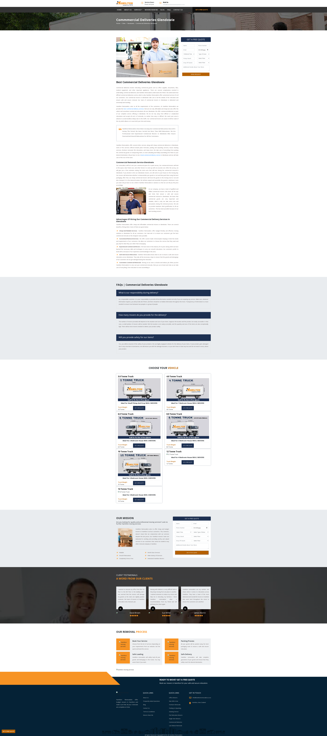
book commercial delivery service (151, 155)
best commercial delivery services (134, 109)
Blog (144, 704)
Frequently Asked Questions (151, 701)
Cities (123, 23)
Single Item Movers (174, 718)
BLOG (162, 10)
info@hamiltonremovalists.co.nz (202, 697)
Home (118, 23)
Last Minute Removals (175, 725)
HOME (119, 10)
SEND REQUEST (196, 74)
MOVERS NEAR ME (151, 10)
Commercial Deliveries (175, 722)
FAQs (169, 10)
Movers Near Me (148, 715)
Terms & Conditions (149, 711)
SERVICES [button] (137, 10)
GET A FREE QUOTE (201, 10)
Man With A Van (173, 701)
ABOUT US (128, 10)
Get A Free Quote (192, 552)
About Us (146, 697)
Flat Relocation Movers (175, 715)
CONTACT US (178, 10)
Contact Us (146, 708)
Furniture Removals (174, 704)
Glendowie (130, 23)
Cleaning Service (173, 711)
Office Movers (173, 697)
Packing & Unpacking (175, 708)
